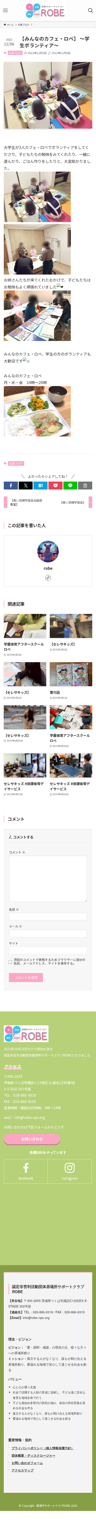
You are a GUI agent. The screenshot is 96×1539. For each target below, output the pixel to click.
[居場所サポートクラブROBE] (45, 10)
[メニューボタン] (5, 10)
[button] (11, 485)
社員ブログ (15, 53)
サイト (13, 943)
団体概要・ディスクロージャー (33, 1455)
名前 (14, 909)
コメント (17, 852)
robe (48, 568)
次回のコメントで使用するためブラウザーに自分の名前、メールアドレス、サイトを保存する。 (50, 961)
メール (15, 926)
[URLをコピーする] (85, 485)
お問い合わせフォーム (27, 1462)
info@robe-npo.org (29, 1117)
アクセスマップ (22, 1470)
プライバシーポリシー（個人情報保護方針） (43, 1448)
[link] (48, 578)
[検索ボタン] (90, 10)
